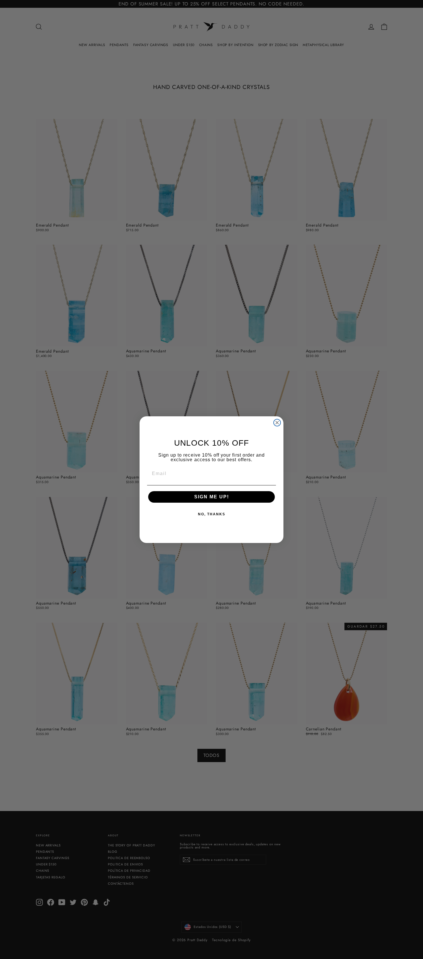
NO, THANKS (211, 514)
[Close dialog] (277, 422)
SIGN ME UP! (211, 496)
